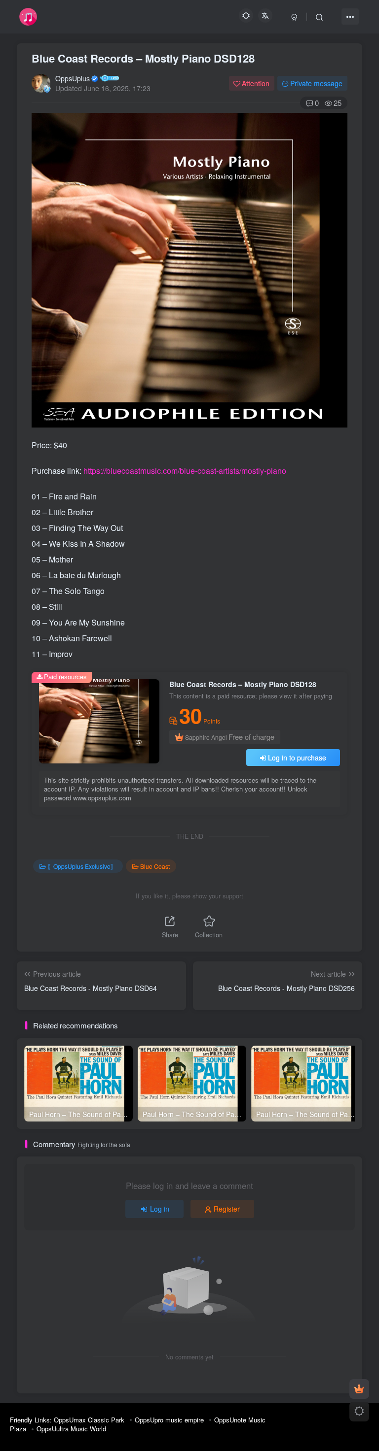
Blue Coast (155, 866)
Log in (159, 1209)
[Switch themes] (359, 1411)
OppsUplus (72, 78)
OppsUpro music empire (169, 1419)
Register (227, 1209)
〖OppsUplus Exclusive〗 (81, 866)
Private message (316, 83)
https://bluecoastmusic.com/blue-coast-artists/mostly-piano (184, 470)
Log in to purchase (297, 757)
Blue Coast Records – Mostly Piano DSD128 (143, 58)
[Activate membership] (359, 1389)
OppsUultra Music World (71, 1428)
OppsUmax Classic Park (89, 1419)
